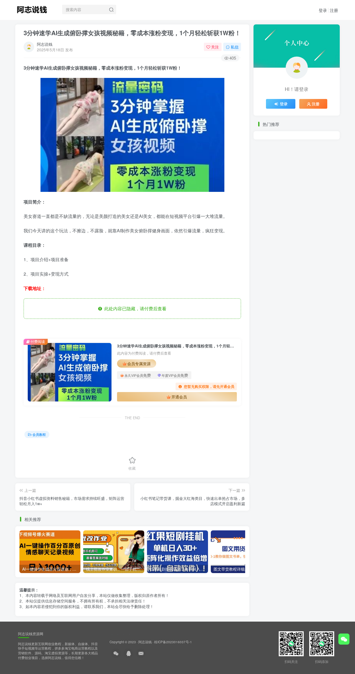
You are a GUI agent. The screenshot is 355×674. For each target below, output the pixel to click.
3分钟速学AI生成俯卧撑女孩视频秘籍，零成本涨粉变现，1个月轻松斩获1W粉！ (132, 32)
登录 (323, 10)
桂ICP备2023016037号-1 (173, 642)
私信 (235, 47)
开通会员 (179, 397)
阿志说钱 (44, 44)
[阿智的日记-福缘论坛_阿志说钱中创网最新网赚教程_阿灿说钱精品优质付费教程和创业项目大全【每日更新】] (32, 8)
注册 (334, 10)
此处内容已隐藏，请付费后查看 (134, 308)
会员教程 (39, 434)
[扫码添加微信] (343, 639)
